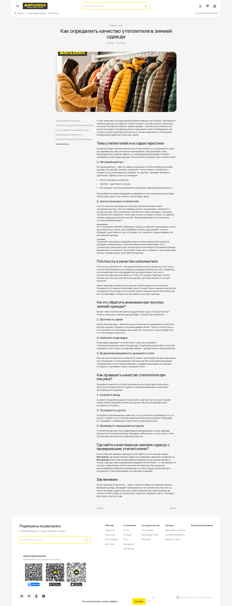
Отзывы (127, 534)
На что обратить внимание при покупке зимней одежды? (72, 130)
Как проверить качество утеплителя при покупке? (69, 134)
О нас (126, 530)
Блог (121, 25)
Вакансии (128, 544)
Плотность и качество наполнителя (75, 125)
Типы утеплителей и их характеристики (68, 120)
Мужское (110, 534)
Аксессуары (111, 539)
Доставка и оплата (175, 530)
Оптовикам (147, 530)
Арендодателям (150, 534)
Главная (113, 25)
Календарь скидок (36, 13)
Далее (172, 508)
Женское (110, 530)
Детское (109, 544)
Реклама (146, 539)
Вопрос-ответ (172, 539)
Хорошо (139, 601)
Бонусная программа (207, 13)
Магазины (54, 13)
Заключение (62, 144)
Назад (100, 508)
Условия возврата (174, 534)
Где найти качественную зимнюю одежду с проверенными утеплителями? (73, 139)
